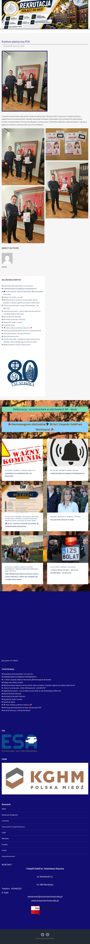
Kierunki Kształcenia (30, 518)
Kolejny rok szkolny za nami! (13, 297)
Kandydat (24, 470)
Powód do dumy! (9, 325)
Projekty (5, 844)
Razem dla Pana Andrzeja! (12, 317)
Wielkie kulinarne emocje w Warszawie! (16, 345)
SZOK (4, 833)
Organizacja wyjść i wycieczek (14, 520)
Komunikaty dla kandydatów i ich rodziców (18, 286)
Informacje (17, 470)
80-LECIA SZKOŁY (9, 516)
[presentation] (22, 452)
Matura (69, 470)
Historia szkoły (10, 518)
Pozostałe (75, 470)
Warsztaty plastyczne (11, 336)
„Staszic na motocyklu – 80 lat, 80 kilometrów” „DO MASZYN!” (24, 688)
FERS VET (22, 567)
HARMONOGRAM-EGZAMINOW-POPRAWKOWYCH (20, 289)
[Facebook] (42, 934)
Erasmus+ (16, 567)
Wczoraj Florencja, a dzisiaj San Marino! (16, 333)
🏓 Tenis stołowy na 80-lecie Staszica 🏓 (17, 328)
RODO (4, 809)
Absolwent (18, 516)
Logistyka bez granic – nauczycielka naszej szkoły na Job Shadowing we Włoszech (32, 691)
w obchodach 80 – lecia (62, 409)
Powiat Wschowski (8, 856)
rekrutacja (31, 470)
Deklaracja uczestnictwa (29, 409)
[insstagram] (47, 934)
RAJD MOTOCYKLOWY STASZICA (14, 319)
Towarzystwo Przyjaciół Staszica (13, 827)
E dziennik (5, 821)
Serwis (4, 850)
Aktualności (9, 470)
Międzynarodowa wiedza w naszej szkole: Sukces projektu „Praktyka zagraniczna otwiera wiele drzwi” (22, 577)
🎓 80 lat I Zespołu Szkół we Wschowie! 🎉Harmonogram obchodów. (27, 680)
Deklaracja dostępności (10, 815)
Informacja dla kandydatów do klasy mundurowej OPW (22, 331)
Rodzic (34, 520)
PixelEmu (51, 938)
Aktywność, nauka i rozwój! (12, 322)
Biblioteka (35, 516)
